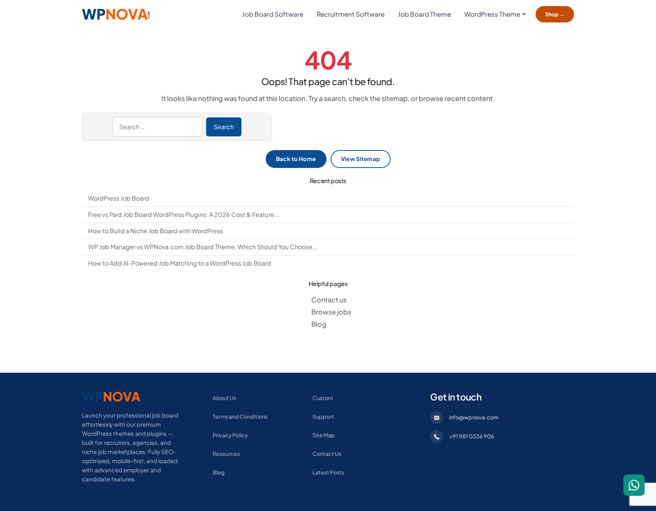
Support (323, 416)
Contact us (329, 299)
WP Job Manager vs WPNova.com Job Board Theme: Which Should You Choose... (203, 247)
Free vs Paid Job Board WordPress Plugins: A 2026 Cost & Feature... (184, 214)
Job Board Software (272, 14)
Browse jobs (331, 311)
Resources (226, 453)
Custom (322, 397)
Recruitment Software (351, 14)
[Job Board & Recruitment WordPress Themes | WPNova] (112, 396)
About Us (224, 397)
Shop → (555, 14)
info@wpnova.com (473, 417)
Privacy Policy (230, 435)
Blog (318, 324)
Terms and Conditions (240, 416)
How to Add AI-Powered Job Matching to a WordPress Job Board (179, 263)
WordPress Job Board (118, 198)
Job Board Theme (424, 14)
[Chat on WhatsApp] (634, 485)
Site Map (323, 435)
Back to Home (296, 158)
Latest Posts (328, 472)
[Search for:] (157, 127)
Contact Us (326, 453)
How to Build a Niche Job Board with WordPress (155, 231)
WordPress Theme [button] (492, 14)
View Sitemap (360, 158)
